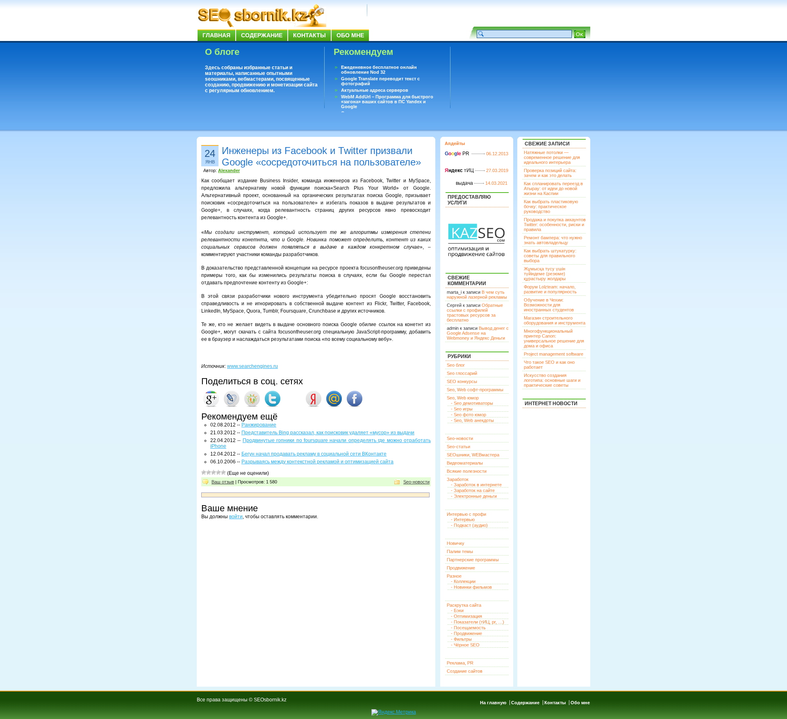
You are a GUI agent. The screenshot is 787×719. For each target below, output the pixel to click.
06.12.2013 (497, 153)
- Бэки (457, 610)
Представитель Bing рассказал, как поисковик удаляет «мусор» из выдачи (327, 432)
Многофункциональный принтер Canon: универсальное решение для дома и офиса (554, 338)
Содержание (261, 35)
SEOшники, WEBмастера (473, 454)
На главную (493, 702)
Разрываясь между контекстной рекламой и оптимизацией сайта (317, 462)
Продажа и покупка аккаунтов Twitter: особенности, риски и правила (555, 224)
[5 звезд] (223, 472)
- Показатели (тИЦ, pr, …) (477, 621)
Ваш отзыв (223, 481)
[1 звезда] (203, 472)
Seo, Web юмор (463, 397)
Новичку (455, 543)
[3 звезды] (213, 472)
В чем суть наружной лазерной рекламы (477, 294)
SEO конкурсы (462, 381)
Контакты (309, 35)
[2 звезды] (208, 472)
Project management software (553, 354)
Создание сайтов (464, 671)
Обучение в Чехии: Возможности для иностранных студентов (549, 304)
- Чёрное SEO (465, 644)
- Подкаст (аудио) (469, 525)
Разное (454, 576)
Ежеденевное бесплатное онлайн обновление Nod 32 (379, 70)
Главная (216, 35)
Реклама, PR (460, 662)
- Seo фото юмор (468, 414)
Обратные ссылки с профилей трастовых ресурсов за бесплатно (475, 312)
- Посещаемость (468, 627)
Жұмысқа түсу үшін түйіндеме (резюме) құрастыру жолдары (545, 273)
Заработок (458, 479)
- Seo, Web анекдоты (472, 420)
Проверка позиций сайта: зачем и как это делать (550, 173)
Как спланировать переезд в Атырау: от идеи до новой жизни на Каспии (553, 188)
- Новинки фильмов (471, 587)
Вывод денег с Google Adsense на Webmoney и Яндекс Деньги (478, 333)
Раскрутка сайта (464, 605)
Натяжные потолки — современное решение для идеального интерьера (552, 157)
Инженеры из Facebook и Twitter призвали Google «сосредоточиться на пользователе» (321, 156)
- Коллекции (463, 581)
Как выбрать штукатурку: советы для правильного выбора (550, 255)
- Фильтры (461, 639)
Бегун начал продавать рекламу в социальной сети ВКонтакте (314, 454)
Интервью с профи (466, 514)
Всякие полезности (467, 471)
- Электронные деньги (474, 496)
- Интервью (463, 519)
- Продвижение (466, 633)
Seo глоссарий (462, 373)
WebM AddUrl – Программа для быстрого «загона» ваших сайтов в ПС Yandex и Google (387, 101)
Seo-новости (416, 481)
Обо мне (350, 35)
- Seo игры (462, 408)
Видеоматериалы (465, 462)
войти (236, 516)
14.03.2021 (496, 183)
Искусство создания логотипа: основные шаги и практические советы (552, 380)
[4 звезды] (218, 472)
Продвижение (461, 567)
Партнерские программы (473, 559)
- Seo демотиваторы (472, 403)
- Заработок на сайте (473, 490)
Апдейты (455, 143)
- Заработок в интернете (476, 484)
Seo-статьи (458, 446)
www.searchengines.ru (252, 366)
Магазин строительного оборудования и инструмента (554, 320)
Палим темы (460, 551)
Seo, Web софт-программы (475, 389)
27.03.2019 (497, 170)
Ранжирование (258, 425)
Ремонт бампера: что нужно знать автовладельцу (553, 240)
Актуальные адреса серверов (374, 90)
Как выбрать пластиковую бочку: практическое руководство (551, 206)
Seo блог (456, 365)
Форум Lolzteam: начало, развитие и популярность (550, 289)
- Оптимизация (466, 616)
